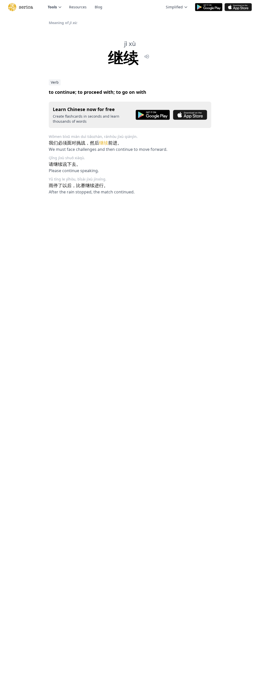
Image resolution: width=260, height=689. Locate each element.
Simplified (174, 7)
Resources (78, 7)
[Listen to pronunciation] (147, 57)
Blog (98, 7)
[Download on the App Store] (190, 115)
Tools (52, 7)
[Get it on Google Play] (153, 115)
